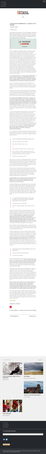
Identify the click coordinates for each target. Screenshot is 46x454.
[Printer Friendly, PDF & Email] (13, 300)
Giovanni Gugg (27, 396)
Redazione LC (5, 379)
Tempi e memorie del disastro (32, 395)
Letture (12, 310)
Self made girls (7, 413)
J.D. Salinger (33, 310)
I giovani (29, 310)
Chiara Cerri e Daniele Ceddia (29, 378)
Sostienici (3, 6)
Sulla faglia (27, 376)
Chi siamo (3, 2)
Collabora (4, 4)
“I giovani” (24, 32)
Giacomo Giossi (14, 27)
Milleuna (16, 310)
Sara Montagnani (6, 415)
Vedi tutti (40, 359)
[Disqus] (23, 334)
